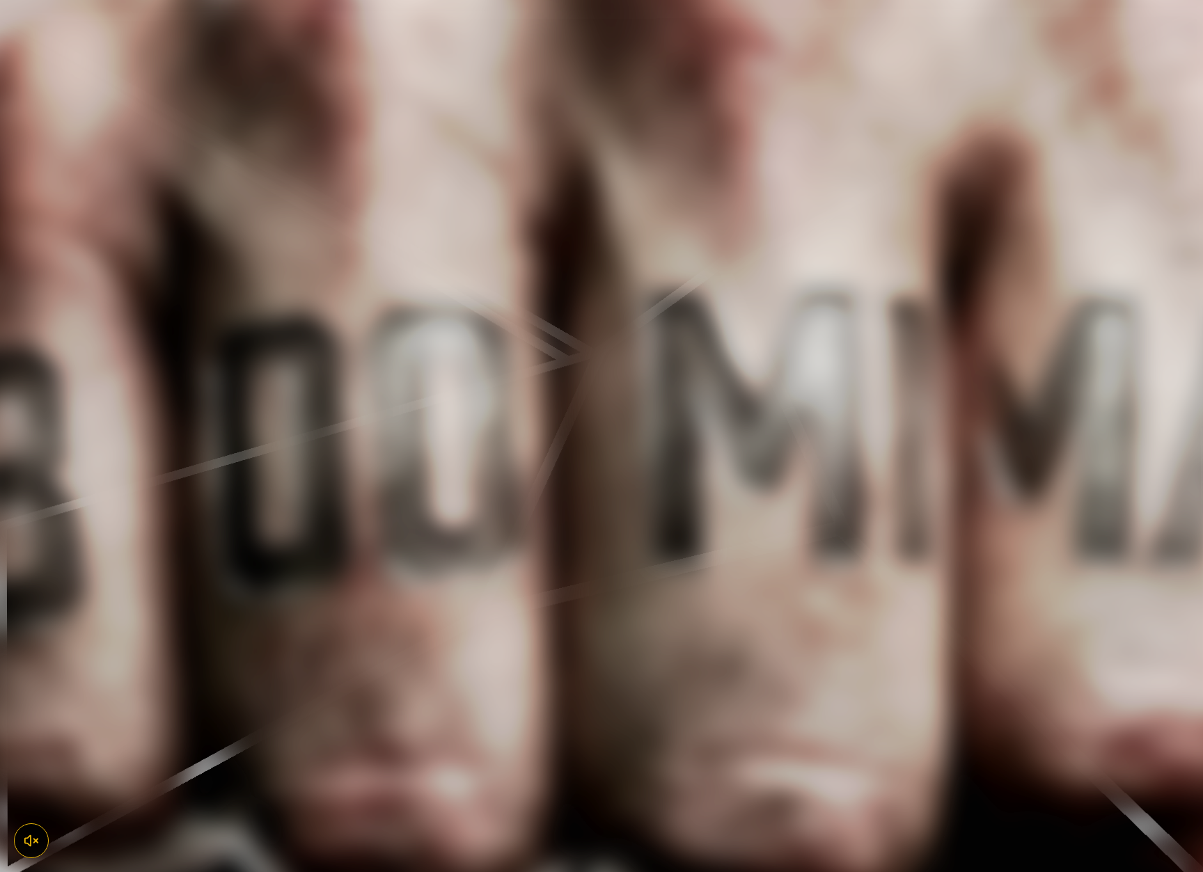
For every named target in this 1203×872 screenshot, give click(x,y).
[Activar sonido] (31, 840)
